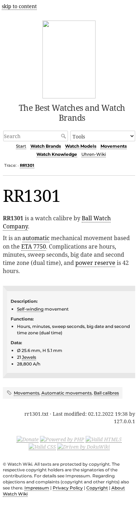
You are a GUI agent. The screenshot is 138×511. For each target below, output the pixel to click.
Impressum (36, 487)
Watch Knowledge (56, 154)
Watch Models (80, 146)
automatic (36, 238)
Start (21, 146)
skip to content (19, 6)
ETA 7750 (33, 246)
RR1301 (27, 165)
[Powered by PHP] (62, 439)
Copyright (97, 487)
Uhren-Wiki (93, 154)
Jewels (29, 357)
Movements (113, 146)
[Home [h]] (69, 58)
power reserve (95, 263)
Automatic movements (66, 393)
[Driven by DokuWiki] (83, 446)
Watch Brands (45, 146)
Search (64, 136)
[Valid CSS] (42, 446)
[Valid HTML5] (104, 439)
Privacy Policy (68, 487)
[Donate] (28, 439)
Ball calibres (106, 393)
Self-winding (30, 309)
